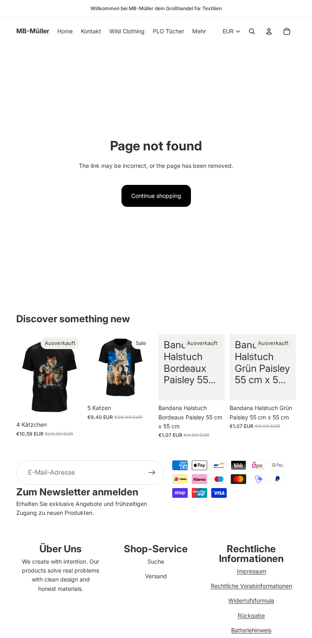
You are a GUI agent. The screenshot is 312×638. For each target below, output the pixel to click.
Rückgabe (251, 615)
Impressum (251, 571)
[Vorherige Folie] (25, 375)
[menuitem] (199, 31)
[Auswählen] (141, 387)
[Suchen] (252, 31)
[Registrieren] (151, 472)
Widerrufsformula (251, 600)
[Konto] (269, 31)
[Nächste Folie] (73, 375)
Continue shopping (156, 195)
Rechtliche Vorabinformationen (251, 585)
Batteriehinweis (251, 630)
